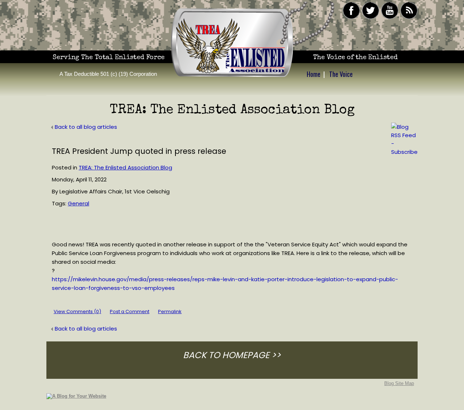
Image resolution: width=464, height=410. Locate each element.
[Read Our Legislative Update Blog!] (409, 18)
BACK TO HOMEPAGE (226, 355)
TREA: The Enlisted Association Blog (125, 167)
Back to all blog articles (86, 127)
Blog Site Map (399, 383)
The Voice (341, 74)
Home (313, 74)
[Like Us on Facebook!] (351, 18)
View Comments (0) (77, 311)
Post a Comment (129, 311)
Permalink (170, 311)
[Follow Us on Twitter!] (370, 18)
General (78, 203)
